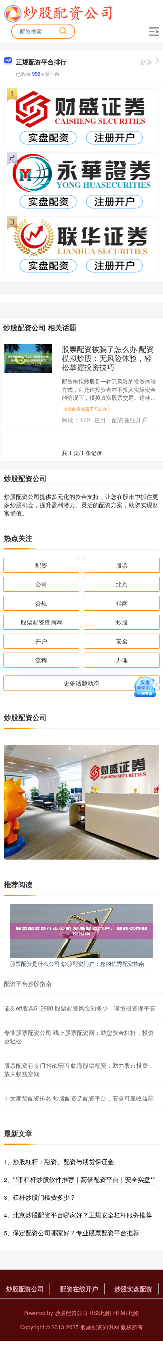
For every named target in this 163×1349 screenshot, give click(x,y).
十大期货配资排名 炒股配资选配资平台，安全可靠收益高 (79, 1098)
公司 (41, 584)
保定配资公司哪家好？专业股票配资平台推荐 (76, 1232)
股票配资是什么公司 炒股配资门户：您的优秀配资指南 (77, 963)
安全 (122, 641)
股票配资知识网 (99, 1327)
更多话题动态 (81, 683)
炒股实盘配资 (133, 1288)
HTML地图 (126, 1313)
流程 (41, 660)
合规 (41, 603)
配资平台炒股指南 (27, 983)
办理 (122, 660)
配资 (41, 565)
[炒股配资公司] (57, 13)
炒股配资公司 (25, 1288)
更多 (146, 61)
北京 (122, 584)
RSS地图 (100, 1313)
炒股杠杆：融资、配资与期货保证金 (63, 1161)
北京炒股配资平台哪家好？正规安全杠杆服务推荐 (82, 1214)
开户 (41, 641)
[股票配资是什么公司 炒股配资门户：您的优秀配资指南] (81, 930)
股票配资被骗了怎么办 (85, 408)
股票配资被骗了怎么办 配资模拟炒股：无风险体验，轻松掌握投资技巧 (108, 357)
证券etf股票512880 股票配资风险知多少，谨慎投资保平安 (79, 1008)
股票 (122, 565)
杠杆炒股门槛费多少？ (44, 1197)
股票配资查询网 (41, 622)
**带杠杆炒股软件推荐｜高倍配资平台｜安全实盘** (84, 1179)
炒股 (122, 622)
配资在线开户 (79, 1288)
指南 (122, 603)
